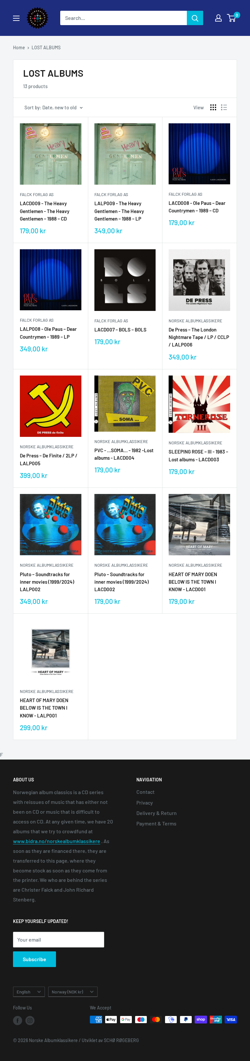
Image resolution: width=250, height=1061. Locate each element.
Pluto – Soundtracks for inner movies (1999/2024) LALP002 (47, 581)
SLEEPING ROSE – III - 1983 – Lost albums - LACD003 (198, 455)
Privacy (144, 802)
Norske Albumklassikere (195, 320)
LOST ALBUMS (46, 47)
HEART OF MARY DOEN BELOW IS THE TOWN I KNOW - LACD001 (193, 581)
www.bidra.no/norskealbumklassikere (56, 841)
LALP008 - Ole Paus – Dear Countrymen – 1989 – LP (48, 332)
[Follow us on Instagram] (30, 1020)
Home (19, 47)
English (23, 991)
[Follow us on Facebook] (17, 1020)
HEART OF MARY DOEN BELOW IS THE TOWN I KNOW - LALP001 (44, 707)
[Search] (195, 18)
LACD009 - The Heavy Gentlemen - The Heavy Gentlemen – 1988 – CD (44, 211)
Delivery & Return (156, 813)
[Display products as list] (224, 107)
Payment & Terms (156, 823)
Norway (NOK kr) (67, 991)
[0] (232, 18)
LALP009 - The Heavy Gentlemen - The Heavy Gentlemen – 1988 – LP (119, 211)
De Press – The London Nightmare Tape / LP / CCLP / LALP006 (199, 337)
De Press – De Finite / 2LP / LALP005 (48, 459)
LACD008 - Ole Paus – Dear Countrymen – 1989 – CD (197, 206)
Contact (145, 792)
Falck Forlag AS (37, 194)
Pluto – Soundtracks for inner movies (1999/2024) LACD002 (121, 581)
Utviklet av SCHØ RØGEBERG (110, 1040)
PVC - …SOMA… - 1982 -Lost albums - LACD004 (124, 454)
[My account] (218, 18)
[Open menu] (16, 18)
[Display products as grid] (213, 107)
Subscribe (34, 959)
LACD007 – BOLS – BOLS (120, 329)
